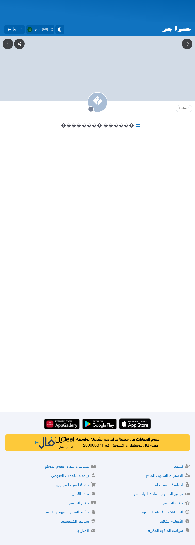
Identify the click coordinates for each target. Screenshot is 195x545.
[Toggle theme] (59, 29)
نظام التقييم (173, 503)
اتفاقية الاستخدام (169, 485)
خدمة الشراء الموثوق (72, 485)
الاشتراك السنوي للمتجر (164, 476)
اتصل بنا (82, 530)
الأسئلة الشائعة (171, 521)
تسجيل (177, 466)
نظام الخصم (79, 503)
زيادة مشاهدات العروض (70, 476)
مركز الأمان (80, 494)
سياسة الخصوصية (74, 521)
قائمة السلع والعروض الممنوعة (64, 512)
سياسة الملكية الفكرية (165, 530)
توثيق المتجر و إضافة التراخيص (158, 494)
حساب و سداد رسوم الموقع (67, 466)
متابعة (184, 108)
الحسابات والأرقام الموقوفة (161, 512)
